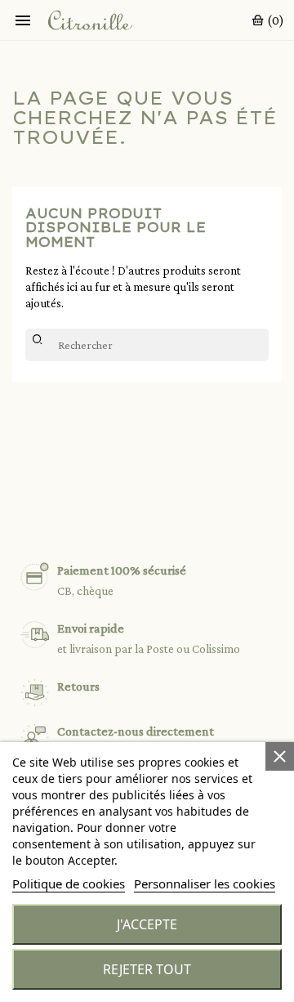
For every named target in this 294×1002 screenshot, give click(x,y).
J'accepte (147, 924)
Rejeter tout (147, 969)
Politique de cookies (68, 883)
